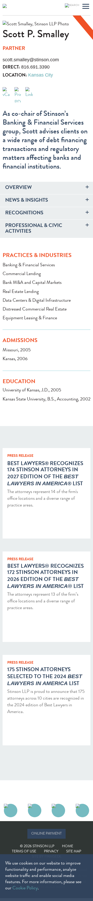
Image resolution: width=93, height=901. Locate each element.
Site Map (73, 851)
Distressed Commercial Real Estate (35, 309)
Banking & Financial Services (29, 265)
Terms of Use (24, 851)
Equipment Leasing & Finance (30, 318)
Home (67, 846)
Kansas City (40, 75)
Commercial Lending (22, 274)
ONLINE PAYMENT (46, 834)
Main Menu (85, 7)
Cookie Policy (25, 888)
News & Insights (26, 200)
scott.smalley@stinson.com (31, 59)
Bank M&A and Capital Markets (32, 283)
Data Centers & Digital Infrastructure (37, 300)
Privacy (51, 851)
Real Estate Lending (21, 292)
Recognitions (24, 213)
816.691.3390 (35, 67)
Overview (18, 188)
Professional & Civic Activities (33, 228)
